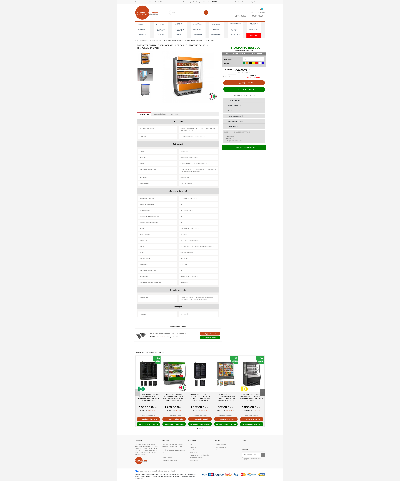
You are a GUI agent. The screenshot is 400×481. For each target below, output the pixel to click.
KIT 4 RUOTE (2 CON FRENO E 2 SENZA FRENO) (168, 333)
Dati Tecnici (144, 114)
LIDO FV (178, 411)
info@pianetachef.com (234, 141)
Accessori (174, 114)
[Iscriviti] (263, 455)
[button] (244, 100)
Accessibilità (193, 463)
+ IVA (172, 337)
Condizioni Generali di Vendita (199, 455)
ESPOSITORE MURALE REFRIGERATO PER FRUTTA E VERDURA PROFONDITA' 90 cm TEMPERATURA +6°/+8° (174, 397)
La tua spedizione (148, 2)
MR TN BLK (152, 411)
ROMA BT (204, 411)
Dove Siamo (193, 450)
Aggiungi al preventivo (210, 338)
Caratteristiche (160, 114)
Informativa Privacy (196, 458)
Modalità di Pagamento (161, 2)
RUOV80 (161, 337)
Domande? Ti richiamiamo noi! (245, 147)
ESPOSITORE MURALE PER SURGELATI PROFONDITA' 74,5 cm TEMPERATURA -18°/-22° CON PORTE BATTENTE (200, 397)
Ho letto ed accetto (252, 459)
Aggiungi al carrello (245, 83)
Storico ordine (221, 447)
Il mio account (221, 444)
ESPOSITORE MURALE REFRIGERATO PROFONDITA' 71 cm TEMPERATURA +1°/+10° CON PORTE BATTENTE (226, 397)
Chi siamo (138, 2)
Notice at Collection (169, 471)
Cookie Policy (193, 460)
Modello (253, 75)
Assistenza (262, 2)
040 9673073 (231, 136)
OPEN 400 (256, 411)
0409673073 (167, 457)
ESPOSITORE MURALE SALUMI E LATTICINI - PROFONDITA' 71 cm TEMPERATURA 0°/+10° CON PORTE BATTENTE (148, 397)
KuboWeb (140, 478)
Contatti (244, 2)
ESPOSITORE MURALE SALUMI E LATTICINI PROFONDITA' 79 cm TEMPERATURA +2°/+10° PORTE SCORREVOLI (251, 397)
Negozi (253, 2)
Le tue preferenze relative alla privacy (150, 471)
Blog (190, 444)
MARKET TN (230, 411)
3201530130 (230, 138)
